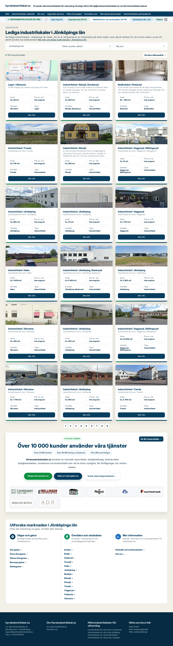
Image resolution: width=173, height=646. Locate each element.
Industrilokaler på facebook (137, 14)
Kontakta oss (91, 14)
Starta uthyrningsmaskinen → (102, 476)
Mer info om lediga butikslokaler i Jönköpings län (62, 39)
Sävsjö (67, 582)
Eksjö (67, 554)
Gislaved (68, 558)
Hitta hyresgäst (74, 14)
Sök (7, 14)
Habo (67, 566)
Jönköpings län (11, 27)
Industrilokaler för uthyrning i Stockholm (105, 630)
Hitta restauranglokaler (138, 629)
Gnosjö (67, 562)
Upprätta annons (55, 14)
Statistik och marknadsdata (129, 549)
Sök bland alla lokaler (110, 14)
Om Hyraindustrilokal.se (57, 627)
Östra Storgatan (18, 554)
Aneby (67, 549)
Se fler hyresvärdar (151, 439)
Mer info (31, 115)
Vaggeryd (69, 590)
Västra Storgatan (18, 558)
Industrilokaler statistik (23, 14)
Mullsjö (67, 574)
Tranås (67, 586)
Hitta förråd (134, 627)
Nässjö (67, 578)
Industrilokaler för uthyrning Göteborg (104, 632)
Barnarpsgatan (17, 562)
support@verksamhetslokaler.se (19, 632)
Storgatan (15, 549)
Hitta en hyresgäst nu (68, 476)
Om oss (41, 14)
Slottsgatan (15, 566)
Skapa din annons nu (38, 476)
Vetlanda (68, 594)
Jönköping (69, 570)
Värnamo (68, 598)
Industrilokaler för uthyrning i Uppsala (104, 637)
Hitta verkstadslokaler (138, 632)
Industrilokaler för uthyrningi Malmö (103, 635)
